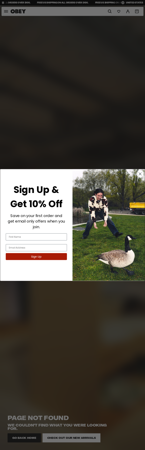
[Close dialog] (140, 174)
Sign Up (36, 257)
